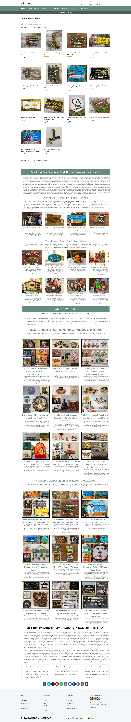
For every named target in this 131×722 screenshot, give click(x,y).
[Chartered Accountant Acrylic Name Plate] (77, 105)
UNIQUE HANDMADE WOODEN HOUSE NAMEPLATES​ (65, 198)
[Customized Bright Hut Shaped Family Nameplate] (99, 40)
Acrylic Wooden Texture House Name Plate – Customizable (53, 86)
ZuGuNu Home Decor (64, 642)
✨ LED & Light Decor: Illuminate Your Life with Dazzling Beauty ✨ (95, 464)
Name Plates (24, 700)
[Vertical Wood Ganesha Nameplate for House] (54, 40)
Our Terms (46, 705)
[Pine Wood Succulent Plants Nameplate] (99, 105)
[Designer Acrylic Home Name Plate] (99, 73)
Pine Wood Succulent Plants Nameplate (99, 117)
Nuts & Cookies (24, 703)
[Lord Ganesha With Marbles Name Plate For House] (31, 40)
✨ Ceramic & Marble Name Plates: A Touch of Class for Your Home (95, 613)
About (45, 700)
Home (22, 24)
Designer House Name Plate (28, 117)
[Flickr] (70, 684)
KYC (68, 705)
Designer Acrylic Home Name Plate (98, 86)
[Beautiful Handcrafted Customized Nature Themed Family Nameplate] (31, 137)
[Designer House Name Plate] (31, 105)
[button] (106, 3)
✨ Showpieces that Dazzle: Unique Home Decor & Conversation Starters (95, 371)
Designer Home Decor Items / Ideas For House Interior (65, 330)
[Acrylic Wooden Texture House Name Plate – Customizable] (54, 73)
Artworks (90, 4)
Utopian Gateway (43, 642)
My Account (97, 4)
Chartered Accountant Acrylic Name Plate (76, 118)
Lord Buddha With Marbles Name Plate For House (76, 53)
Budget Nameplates (81, 4)
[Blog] (78, 684)
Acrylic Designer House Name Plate (30, 86)
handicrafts (61, 635)
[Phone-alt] (65, 684)
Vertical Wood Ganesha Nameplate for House (54, 53)
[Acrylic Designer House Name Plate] (31, 73)
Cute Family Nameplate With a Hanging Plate (75, 86)
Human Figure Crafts (26, 698)
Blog (45, 703)
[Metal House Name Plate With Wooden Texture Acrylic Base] (54, 105)
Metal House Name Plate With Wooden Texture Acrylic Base (54, 118)
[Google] (82, 684)
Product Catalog (71, 708)
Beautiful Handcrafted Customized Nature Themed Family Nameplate (30, 150)
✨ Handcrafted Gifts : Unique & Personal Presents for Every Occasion (35, 371)
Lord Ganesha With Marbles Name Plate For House (30, 53)
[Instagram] (53, 684)
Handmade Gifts (25, 708)
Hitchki (25, 635)
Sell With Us (70, 703)
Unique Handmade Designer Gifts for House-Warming (65, 241)
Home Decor (97, 673)
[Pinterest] (57, 684)
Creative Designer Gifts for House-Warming (65, 480)
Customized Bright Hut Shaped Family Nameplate (99, 53)
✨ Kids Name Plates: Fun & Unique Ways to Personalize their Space (35, 567)
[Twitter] (49, 684)
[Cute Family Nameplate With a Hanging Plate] (77, 73)
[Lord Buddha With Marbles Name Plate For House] (77, 40)
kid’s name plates (34, 673)
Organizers (23, 705)
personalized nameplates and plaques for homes (63, 178)
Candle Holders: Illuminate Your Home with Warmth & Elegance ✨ (65, 418)
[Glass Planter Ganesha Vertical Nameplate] (54, 137)
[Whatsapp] (61, 684)
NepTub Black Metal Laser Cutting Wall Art (80, 642)
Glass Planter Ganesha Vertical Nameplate (52, 150)
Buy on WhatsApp (31, 57)
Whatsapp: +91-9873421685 (65, 12)
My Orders (69, 700)
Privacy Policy (47, 708)
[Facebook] (44, 684)
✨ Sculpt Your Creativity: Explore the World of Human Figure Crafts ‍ (95, 567)
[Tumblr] (74, 684)
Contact (46, 710)
